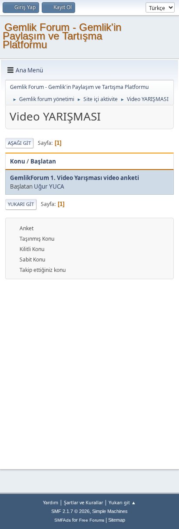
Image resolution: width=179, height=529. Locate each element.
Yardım (50, 502)
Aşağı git (19, 143)
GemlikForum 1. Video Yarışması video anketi (74, 178)
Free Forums (91, 520)
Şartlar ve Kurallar (83, 502)
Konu (17, 161)
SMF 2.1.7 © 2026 (70, 511)
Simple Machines (110, 511)
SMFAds (62, 520)
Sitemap (116, 519)
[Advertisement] (89, 373)
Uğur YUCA (49, 186)
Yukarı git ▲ (122, 502)
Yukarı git (21, 204)
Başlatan (43, 161)
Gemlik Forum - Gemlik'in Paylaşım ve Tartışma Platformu (62, 35)
